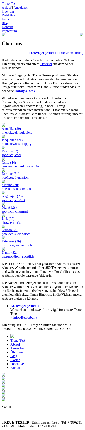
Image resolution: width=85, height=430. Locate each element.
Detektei (46, 64)
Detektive (8, 15)
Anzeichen (21, 7)
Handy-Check (25, 91)
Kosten (7, 19)
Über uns (8, 11)
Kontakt (7, 27)
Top (81, 426)
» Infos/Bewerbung (69, 53)
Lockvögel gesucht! (24, 306)
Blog (5, 23)
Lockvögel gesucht (42, 53)
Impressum (9, 31)
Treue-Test (9, 3)
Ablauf (6, 7)
